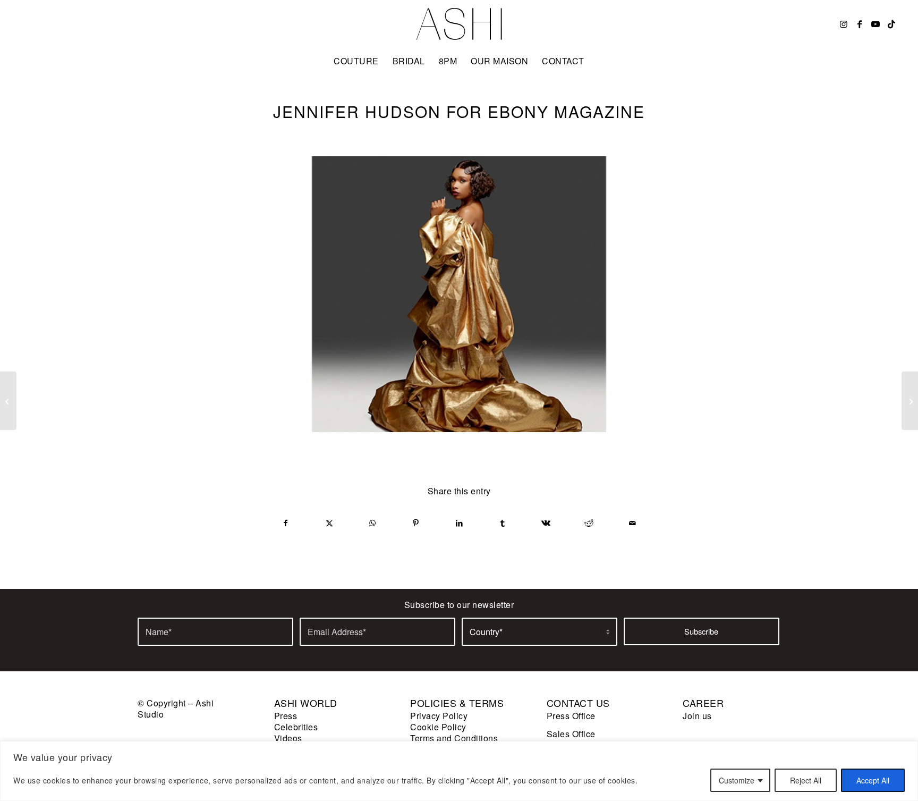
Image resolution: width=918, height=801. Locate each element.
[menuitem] (356, 61)
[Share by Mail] (632, 523)
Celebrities (296, 727)
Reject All (805, 780)
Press (286, 716)
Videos (288, 738)
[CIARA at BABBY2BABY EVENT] (910, 401)
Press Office (571, 716)
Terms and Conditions (454, 738)
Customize (736, 780)
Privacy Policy (439, 716)
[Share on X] (329, 523)
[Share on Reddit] (589, 523)
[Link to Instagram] (844, 24)
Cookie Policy (438, 727)
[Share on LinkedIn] (459, 523)
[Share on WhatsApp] (372, 523)
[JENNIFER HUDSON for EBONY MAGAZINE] (459, 294)
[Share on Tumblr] (502, 523)
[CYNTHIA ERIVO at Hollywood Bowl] (8, 401)
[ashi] (459, 24)
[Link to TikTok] (891, 24)
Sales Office (571, 734)
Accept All (872, 780)
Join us (697, 716)
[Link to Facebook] (860, 24)
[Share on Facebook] (286, 523)
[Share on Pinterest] (416, 523)
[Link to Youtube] (875, 24)
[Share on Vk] (545, 523)
